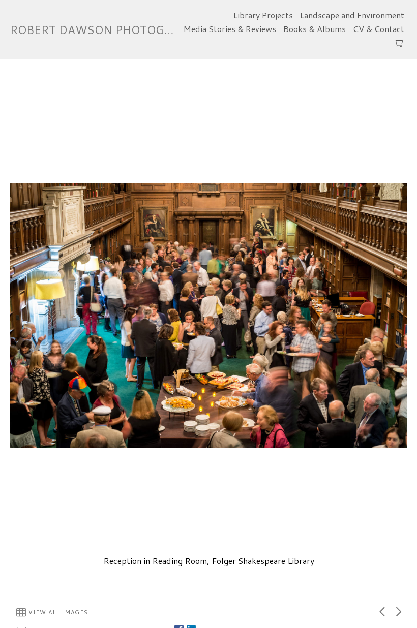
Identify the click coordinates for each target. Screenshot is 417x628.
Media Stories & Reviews (230, 29)
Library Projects (263, 15)
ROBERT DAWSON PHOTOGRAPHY (106, 30)
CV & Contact (378, 29)
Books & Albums (314, 29)
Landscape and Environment (352, 15)
